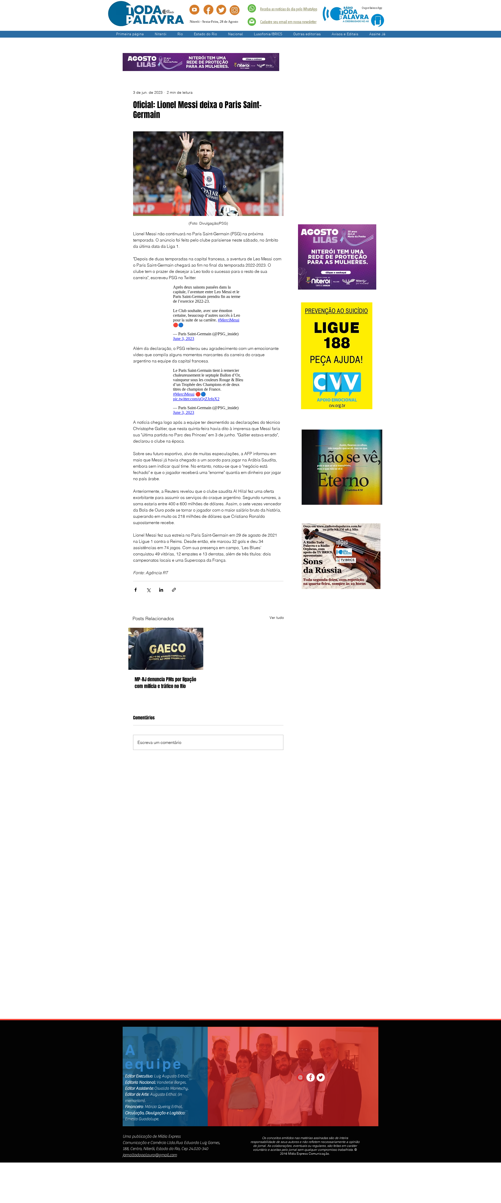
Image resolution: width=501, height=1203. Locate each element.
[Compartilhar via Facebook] (135, 589)
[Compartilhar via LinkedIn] (161, 589)
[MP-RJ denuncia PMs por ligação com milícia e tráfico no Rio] (165, 649)
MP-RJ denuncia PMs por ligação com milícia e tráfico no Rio (165, 683)
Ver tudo (277, 617)
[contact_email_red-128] (300, 1077)
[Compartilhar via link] (173, 589)
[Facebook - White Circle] (310, 1077)
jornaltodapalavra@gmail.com (150, 1155)
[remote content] (208, 313)
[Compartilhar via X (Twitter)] (148, 589)
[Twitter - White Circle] (321, 1077)
